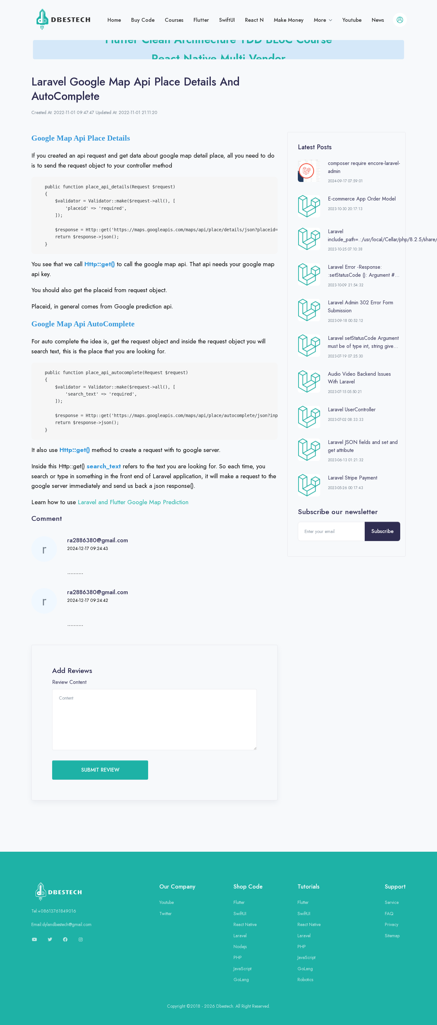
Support (395, 886)
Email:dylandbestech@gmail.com (61, 924)
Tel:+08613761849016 (53, 911)
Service (392, 902)
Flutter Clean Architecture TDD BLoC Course (218, 49)
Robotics (305, 979)
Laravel (240, 935)
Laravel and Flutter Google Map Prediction (133, 501)
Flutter (201, 20)
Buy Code (143, 20)
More (321, 20)
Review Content (69, 682)
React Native (245, 924)
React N (254, 20)
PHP (238, 957)
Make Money (289, 20)
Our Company (177, 886)
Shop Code (248, 886)
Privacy (391, 924)
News (378, 20)
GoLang (241, 979)
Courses (174, 20)
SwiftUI (227, 20)
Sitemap (392, 935)
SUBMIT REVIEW (100, 770)
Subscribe (382, 531)
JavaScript (242, 968)
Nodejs (240, 946)
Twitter (165, 913)
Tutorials (309, 886)
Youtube (352, 20)
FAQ (389, 913)
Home (114, 20)
